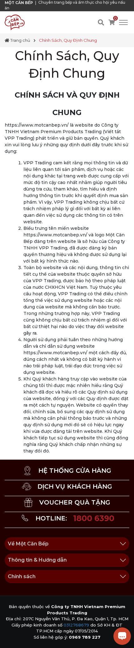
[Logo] (15, 22)
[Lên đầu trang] (11, 637)
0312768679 (76, 624)
